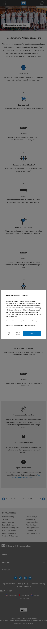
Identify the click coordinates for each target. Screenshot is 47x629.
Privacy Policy (30, 325)
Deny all (8, 333)
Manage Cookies (17, 333)
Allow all (32, 334)
